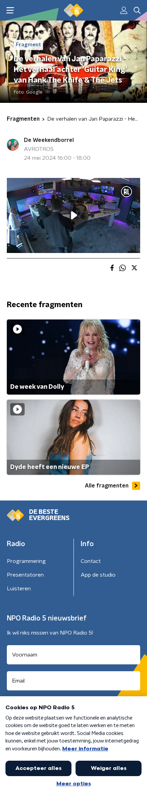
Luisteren (19, 588)
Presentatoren (25, 575)
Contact (91, 561)
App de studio (98, 575)
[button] (10, 10)
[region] (73, 215)
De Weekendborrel (49, 140)
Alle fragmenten (107, 486)
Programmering (26, 561)
